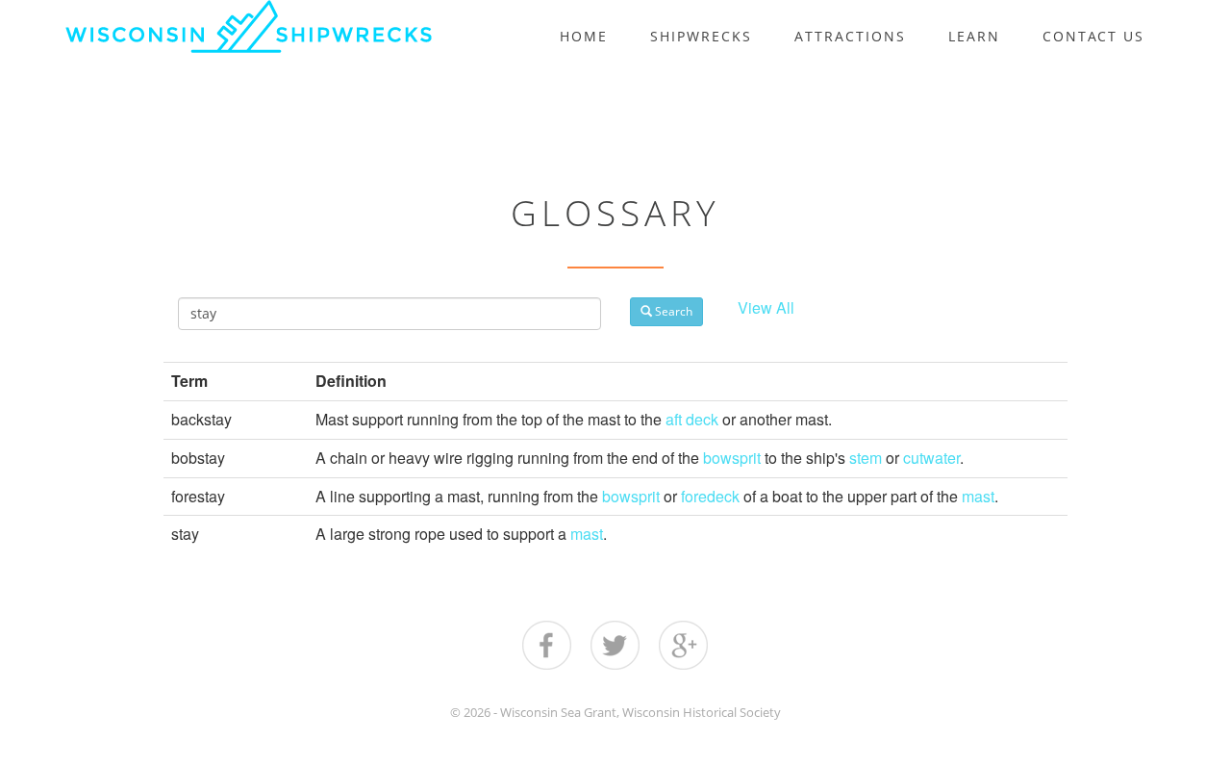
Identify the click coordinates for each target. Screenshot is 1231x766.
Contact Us (1093, 36)
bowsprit (732, 458)
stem (865, 458)
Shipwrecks (701, 36)
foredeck (710, 496)
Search (672, 311)
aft (674, 419)
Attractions (850, 36)
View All (766, 307)
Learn (974, 36)
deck (702, 419)
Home (584, 36)
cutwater (931, 458)
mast (978, 496)
